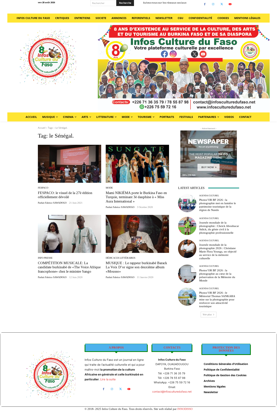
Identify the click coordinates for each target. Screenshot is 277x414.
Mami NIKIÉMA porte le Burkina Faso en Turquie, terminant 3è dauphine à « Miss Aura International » (136, 197)
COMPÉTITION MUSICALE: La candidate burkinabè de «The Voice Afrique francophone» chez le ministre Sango (69, 267)
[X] (221, 4)
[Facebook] (204, 4)
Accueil (41, 127)
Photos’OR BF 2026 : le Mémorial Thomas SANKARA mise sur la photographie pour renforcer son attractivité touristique (217, 299)
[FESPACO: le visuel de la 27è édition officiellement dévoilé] (69, 164)
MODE (109, 188)
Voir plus (207, 314)
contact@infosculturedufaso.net (172, 391)
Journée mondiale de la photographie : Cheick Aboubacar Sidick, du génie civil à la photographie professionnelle (219, 227)
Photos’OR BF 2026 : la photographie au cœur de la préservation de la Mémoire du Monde (217, 275)
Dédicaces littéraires (120, 258)
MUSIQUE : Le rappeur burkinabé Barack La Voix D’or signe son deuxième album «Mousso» (136, 267)
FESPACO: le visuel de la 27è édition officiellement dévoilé (65, 195)
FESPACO (43, 188)
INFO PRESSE (45, 258)
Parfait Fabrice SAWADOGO (52, 202)
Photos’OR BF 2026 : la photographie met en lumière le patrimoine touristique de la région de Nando (217, 205)
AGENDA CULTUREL (209, 196)
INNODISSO (185, 408)
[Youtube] (230, 4)
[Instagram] (213, 4)
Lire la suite (108, 379)
